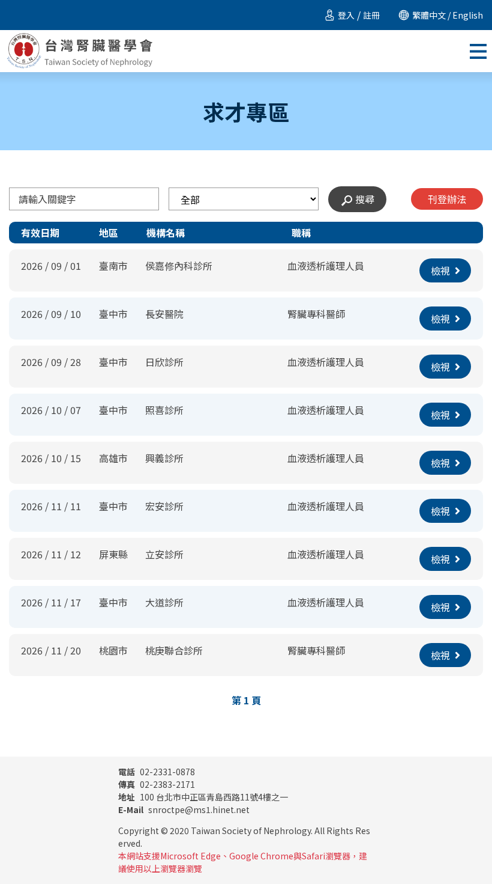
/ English (464, 15)
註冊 (371, 15)
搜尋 (364, 199)
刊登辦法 (447, 199)
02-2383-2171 (156, 784)
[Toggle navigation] (478, 51)
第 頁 (246, 700)
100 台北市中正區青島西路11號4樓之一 (203, 797)
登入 (346, 15)
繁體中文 (429, 15)
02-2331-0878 (156, 772)
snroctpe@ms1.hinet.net (184, 809)
